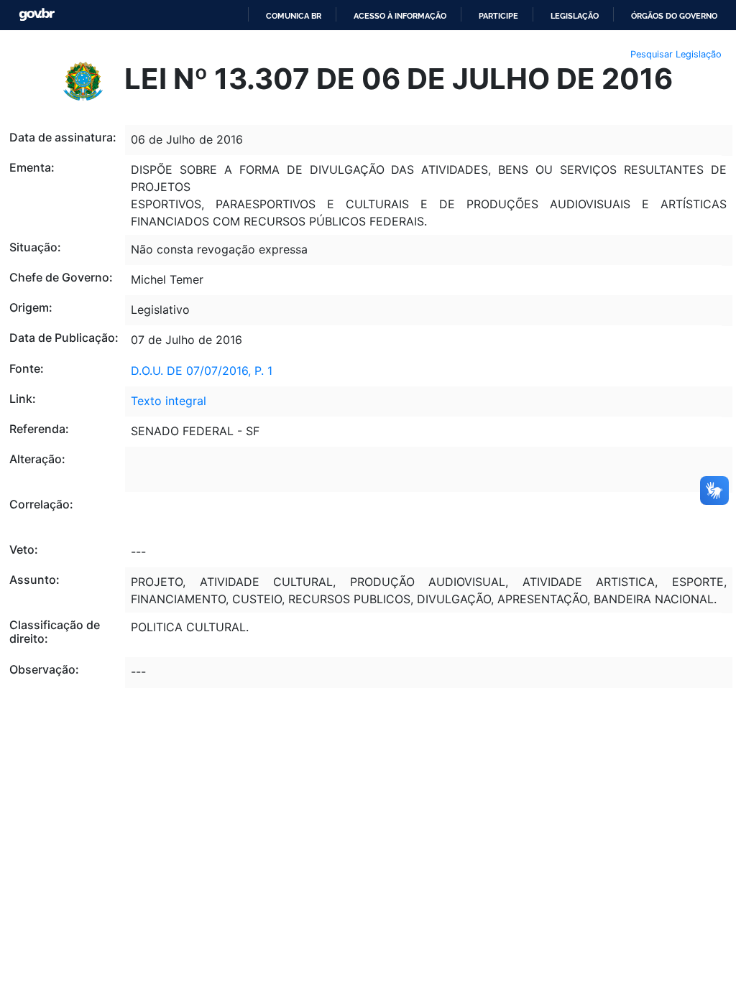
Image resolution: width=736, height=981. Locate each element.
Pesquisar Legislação (676, 54)
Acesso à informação (400, 16)
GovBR (37, 15)
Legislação (575, 16)
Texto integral (168, 401)
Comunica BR (293, 16)
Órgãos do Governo (674, 16)
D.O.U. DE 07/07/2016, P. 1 (201, 370)
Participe (498, 16)
